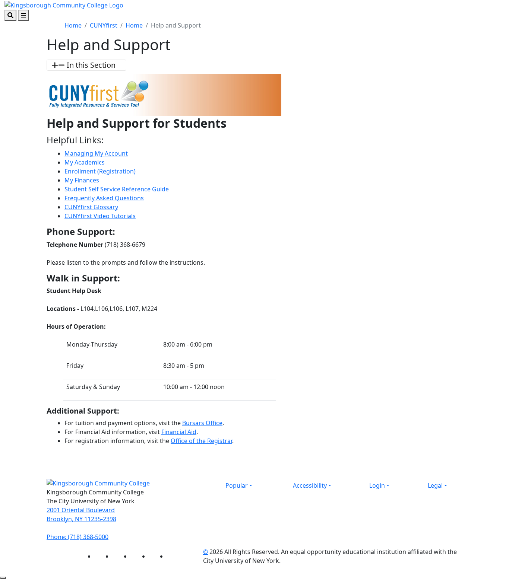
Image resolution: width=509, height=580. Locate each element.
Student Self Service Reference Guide (116, 189)
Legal (435, 485)
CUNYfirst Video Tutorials (100, 216)
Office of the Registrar (201, 441)
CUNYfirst (103, 25)
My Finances (81, 180)
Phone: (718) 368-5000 (77, 537)
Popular (236, 485)
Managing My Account (96, 153)
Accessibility (310, 485)
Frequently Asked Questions (104, 198)
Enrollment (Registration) (100, 171)
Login (377, 485)
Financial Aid (178, 432)
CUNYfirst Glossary (91, 207)
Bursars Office (202, 423)
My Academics (84, 162)
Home (73, 25)
